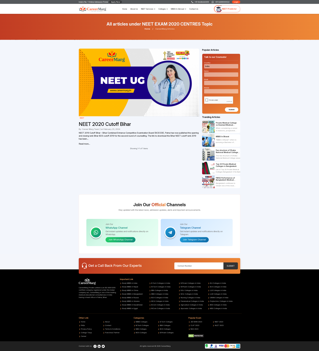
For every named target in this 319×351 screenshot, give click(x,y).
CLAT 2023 (195, 325)
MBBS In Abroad (177, 9)
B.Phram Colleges (167, 333)
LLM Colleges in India (218, 294)
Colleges (162, 9)
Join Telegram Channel (194, 239)
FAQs (83, 325)
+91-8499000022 (222, 2)
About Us (134, 9)
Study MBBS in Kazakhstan (132, 305)
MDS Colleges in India (218, 308)
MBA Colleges (141, 329)
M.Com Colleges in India (160, 308)
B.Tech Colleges (166, 322)
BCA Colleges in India (159, 298)
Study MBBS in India (129, 283)
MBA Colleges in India (159, 294)
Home (124, 9)
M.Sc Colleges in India (189, 294)
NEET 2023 (219, 322)
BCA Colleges (165, 329)
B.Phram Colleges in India (190, 283)
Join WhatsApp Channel (120, 239)
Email (206, 79)
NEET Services (147, 9)
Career (83, 336)
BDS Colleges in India (218, 305)
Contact (108, 325)
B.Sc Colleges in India (189, 290)
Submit (232, 110)
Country (207, 63)
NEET (82, 118)
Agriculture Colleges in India (192, 305)
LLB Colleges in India (218, 290)
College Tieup (86, 333)
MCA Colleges (141, 333)
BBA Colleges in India (159, 290)
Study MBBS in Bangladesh (132, 294)
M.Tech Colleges (142, 325)
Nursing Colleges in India (190, 298)
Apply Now (115, 2)
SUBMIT (231, 266)
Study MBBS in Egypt (130, 308)
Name (206, 71)
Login (236, 2)
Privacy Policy (86, 329)
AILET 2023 (219, 325)
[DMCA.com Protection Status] (195, 335)
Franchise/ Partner (112, 333)
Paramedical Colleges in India (192, 301)
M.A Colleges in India (218, 287)
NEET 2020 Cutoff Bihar (105, 124)
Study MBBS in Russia (130, 298)
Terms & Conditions (112, 329)
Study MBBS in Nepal (130, 287)
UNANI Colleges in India (219, 298)
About (107, 322)
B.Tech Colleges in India (160, 283)
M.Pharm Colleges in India (191, 287)
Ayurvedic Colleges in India (191, 308)
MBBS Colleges (141, 322)
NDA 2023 (194, 329)
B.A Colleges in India (218, 283)
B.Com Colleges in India (160, 305)
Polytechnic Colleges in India (221, 301)
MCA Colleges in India (159, 301)
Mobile (207, 88)
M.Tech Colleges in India (160, 287)
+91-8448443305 (202, 2)
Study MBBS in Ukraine (131, 301)
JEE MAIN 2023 (196, 322)
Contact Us (193, 9)
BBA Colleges (165, 325)
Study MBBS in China (130, 290)
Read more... (84, 144)
